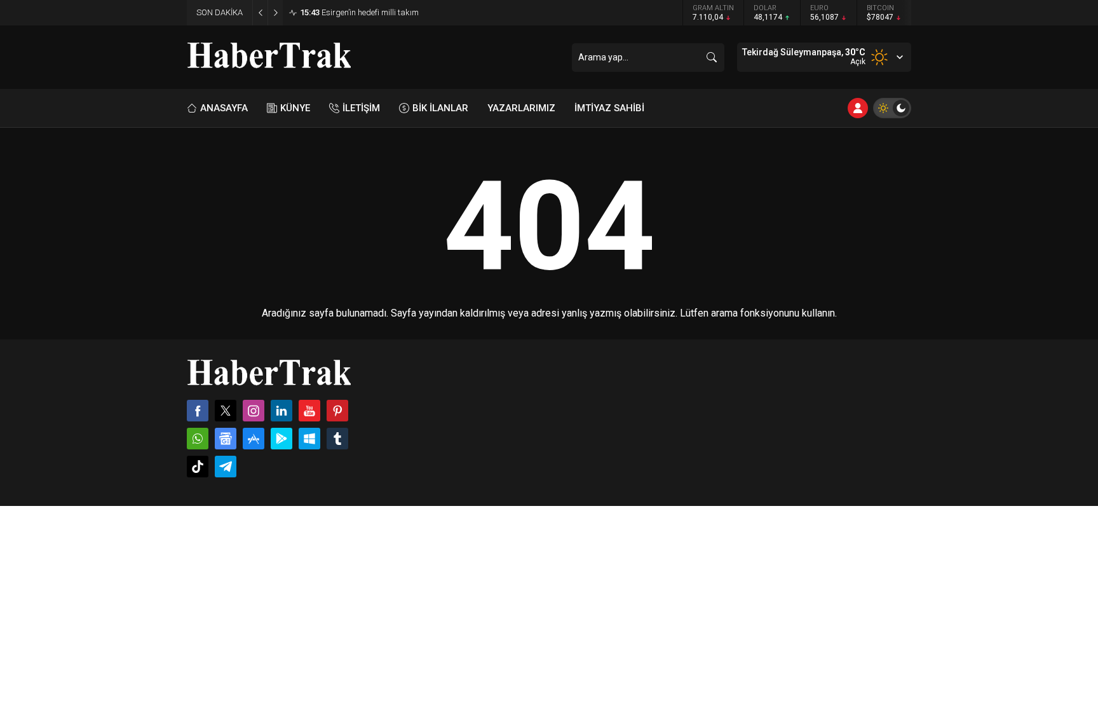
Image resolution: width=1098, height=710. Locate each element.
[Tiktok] (197, 466)
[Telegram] (225, 466)
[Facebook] (197, 410)
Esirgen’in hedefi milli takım (359, 12)
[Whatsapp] (197, 438)
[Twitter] (225, 410)
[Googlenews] (225, 438)
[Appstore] (253, 438)
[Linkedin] (281, 410)
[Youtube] (309, 410)
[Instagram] (253, 410)
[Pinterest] (337, 410)
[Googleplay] (281, 438)
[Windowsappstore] (309, 438)
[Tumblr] (337, 438)
